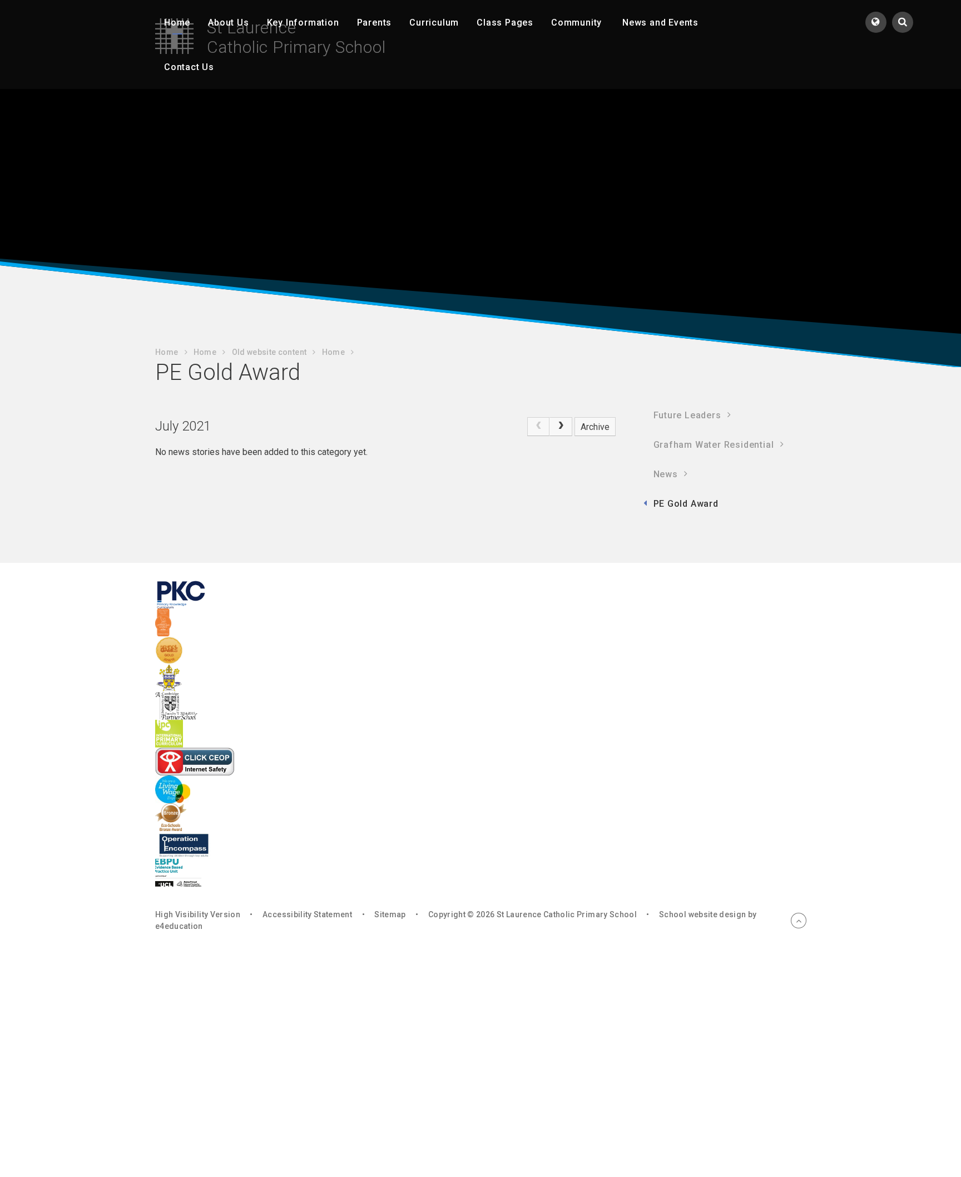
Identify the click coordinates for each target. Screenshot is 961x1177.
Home (166, 352)
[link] (538, 426)
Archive (595, 427)
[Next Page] (560, 426)
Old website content (269, 352)
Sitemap (389, 914)
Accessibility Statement (307, 914)
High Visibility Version (197, 914)
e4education (179, 926)
